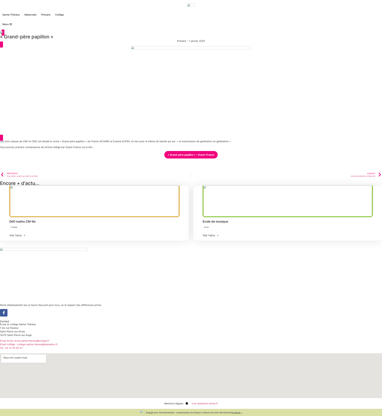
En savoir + (236, 412)
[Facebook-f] (3, 313)
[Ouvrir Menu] (11, 24)
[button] (14, 227)
